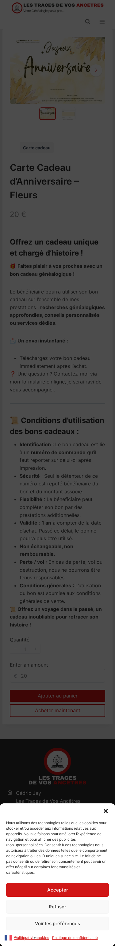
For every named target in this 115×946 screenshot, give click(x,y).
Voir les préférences (57, 923)
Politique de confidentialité (75, 937)
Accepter (57, 890)
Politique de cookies (31, 937)
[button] (106, 811)
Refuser (57, 907)
